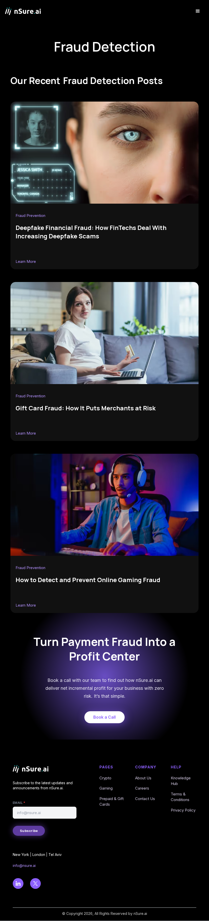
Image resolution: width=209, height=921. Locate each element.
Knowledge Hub (181, 781)
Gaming (106, 788)
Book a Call (104, 717)
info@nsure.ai (24, 865)
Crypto (105, 778)
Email (19, 803)
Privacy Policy (183, 810)
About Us (143, 778)
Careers (142, 788)
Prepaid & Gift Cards (111, 801)
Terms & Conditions (180, 797)
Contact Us (145, 798)
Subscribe (29, 831)
